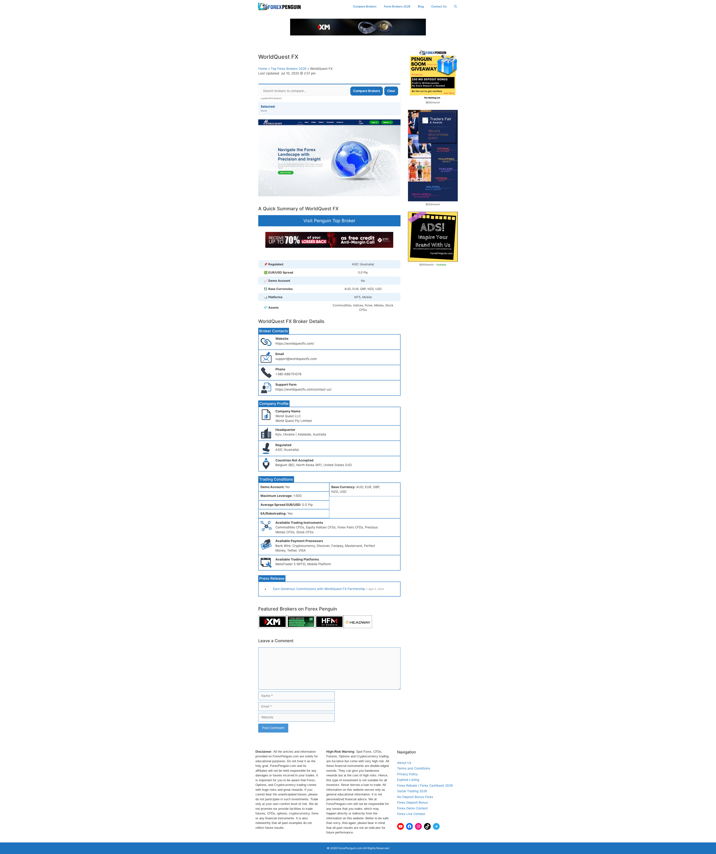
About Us (404, 763)
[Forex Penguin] (280, 6)
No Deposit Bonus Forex (415, 797)
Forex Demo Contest (412, 808)
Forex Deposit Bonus (412, 802)
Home (262, 69)
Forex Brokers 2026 (397, 6)
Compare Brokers (364, 6)
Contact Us (439, 6)
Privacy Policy (407, 774)
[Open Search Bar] (455, 6)
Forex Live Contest (411, 814)
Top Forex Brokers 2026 (289, 69)
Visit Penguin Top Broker (329, 220)
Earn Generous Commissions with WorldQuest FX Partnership (319, 589)
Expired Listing (408, 780)
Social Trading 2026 (412, 791)
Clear (391, 91)
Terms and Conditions (413, 768)
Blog (421, 6)
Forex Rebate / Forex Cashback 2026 (425, 785)
